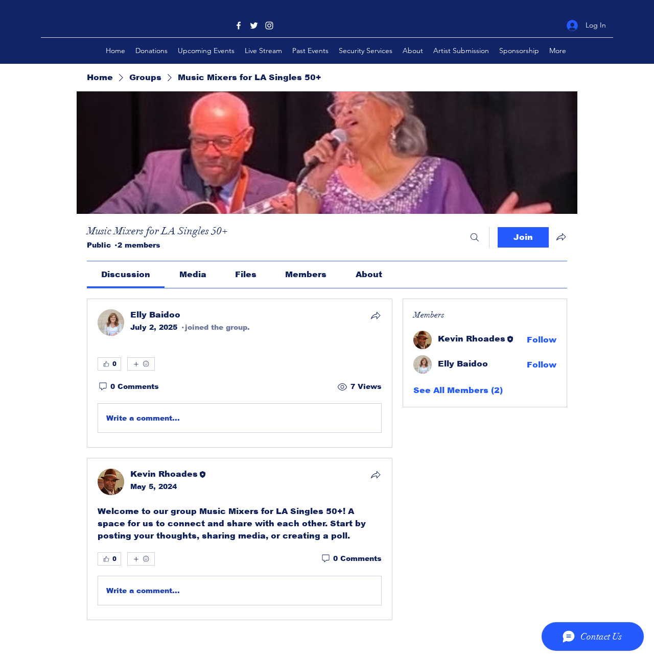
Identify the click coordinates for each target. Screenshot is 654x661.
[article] (239, 373)
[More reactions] (141, 364)
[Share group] (561, 237)
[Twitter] (254, 25)
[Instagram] (269, 25)
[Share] (375, 315)
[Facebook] (238, 25)
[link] (125, 274)
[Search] (475, 237)
